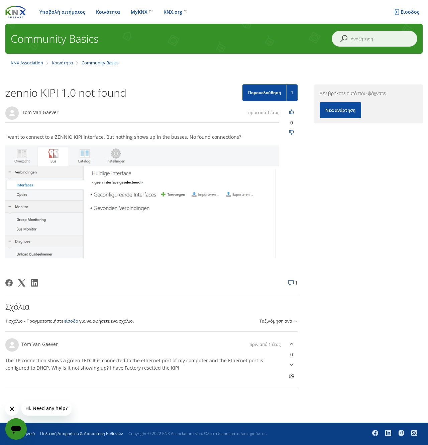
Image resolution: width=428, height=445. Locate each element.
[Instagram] (402, 434)
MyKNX (139, 12)
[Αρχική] (15, 11)
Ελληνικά (26, 433)
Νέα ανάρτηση (340, 110)
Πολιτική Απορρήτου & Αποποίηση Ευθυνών (81, 433)
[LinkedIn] (34, 283)
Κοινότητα (108, 12)
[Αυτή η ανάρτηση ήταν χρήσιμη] (292, 112)
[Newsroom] (414, 434)
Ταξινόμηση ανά (275, 321)
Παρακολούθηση (264, 92)
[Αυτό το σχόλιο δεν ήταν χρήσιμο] (292, 365)
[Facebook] (9, 283)
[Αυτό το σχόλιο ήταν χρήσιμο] (292, 344)
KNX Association (27, 63)
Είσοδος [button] (410, 12)
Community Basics (100, 63)
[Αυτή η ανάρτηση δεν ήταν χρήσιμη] (292, 133)
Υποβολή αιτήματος (62, 12)
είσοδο (71, 321)
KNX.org (173, 12)
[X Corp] (21, 283)
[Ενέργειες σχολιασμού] (292, 376)
